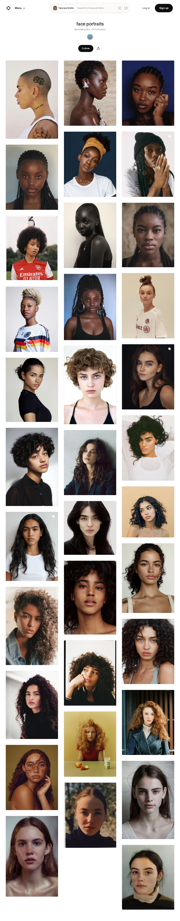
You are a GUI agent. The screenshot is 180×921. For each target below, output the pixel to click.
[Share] (98, 48)
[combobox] (96, 8)
